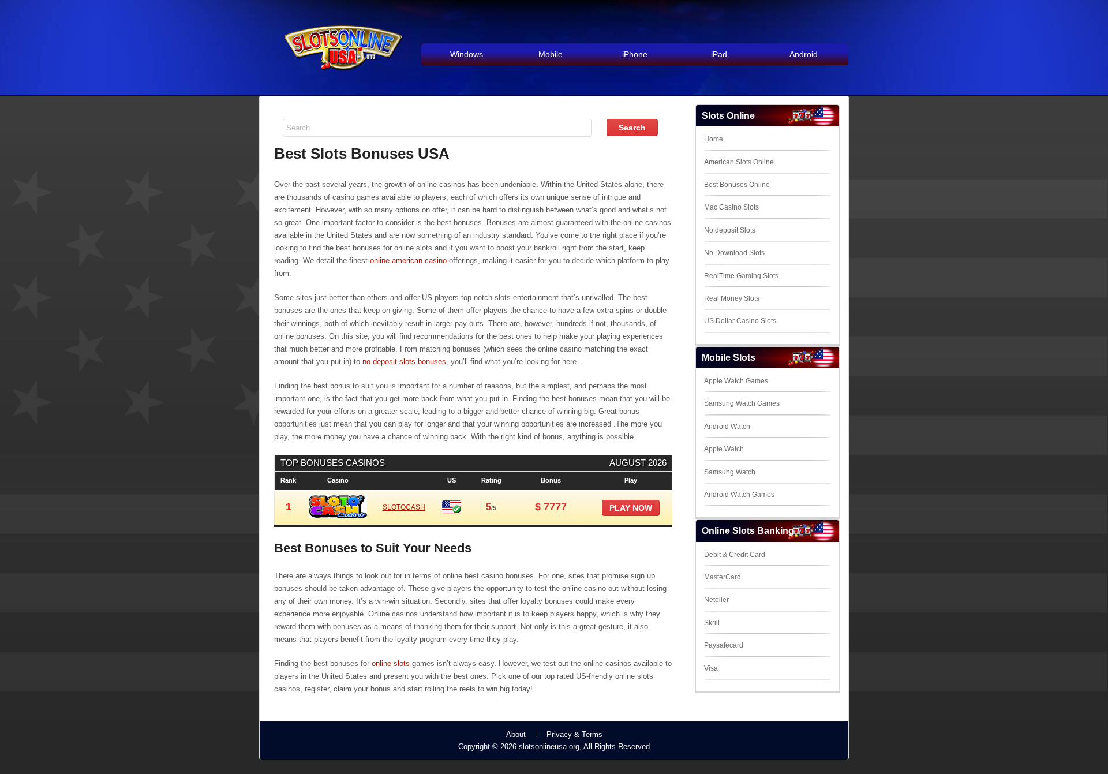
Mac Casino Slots (731, 207)
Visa (711, 668)
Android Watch (727, 426)
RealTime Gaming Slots (741, 276)
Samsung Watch (729, 472)
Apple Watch (724, 449)
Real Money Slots (731, 298)
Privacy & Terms (574, 734)
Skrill (712, 623)
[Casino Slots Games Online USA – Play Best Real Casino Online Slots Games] (341, 76)
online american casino (408, 260)
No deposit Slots (729, 230)
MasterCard (722, 577)
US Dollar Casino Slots (740, 321)
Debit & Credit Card (734, 555)
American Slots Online (739, 162)
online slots (391, 663)
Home (713, 139)
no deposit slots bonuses (404, 361)
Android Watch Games (739, 495)
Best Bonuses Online (737, 185)
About (516, 734)
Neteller (716, 600)
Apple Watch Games (736, 381)
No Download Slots (734, 253)
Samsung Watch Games (742, 403)
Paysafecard (723, 645)
